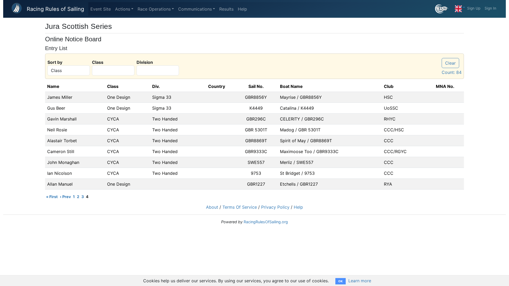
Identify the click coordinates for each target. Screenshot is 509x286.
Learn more (359, 280)
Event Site (100, 9)
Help (242, 9)
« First (52, 196)
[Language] (460, 7)
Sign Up (473, 8)
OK (340, 281)
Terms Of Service (239, 207)
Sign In (490, 8)
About (212, 207)
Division (145, 62)
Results (226, 9)
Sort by (54, 62)
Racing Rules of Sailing (55, 9)
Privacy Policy (275, 207)
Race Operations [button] (154, 9)
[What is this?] (444, 9)
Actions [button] (122, 9)
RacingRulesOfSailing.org (266, 222)
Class (97, 62)
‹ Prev (65, 196)
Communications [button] (195, 9)
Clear (450, 63)
